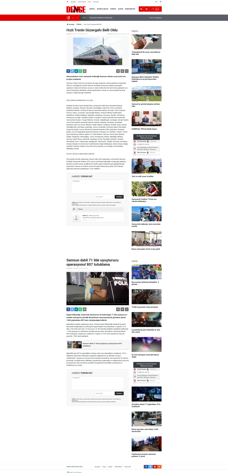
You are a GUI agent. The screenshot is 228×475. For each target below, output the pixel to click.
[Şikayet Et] (121, 220)
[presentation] (73, 18)
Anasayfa (71, 24)
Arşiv (89, 1)
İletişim (110, 467)
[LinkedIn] (76, 71)
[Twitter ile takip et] (150, 467)
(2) (91, 220)
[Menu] (141, 9)
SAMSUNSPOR (130, 9)
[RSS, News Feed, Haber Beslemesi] (159, 467)
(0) (95, 220)
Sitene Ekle (96, 1)
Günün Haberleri (82, 1)
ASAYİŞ (120, 9)
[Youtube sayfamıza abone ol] (155, 467)
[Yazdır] (84, 71)
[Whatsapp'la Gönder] (80, 71)
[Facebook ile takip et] (146, 467)
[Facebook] (68, 71)
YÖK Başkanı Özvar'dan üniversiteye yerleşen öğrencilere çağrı (108, 18)
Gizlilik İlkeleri (118, 467)
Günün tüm (155, 18)
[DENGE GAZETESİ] (76, 9)
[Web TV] (156, 2)
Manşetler (73, 1)
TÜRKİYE (113, 9)
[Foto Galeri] (161, 2)
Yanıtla (85, 220)
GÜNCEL (92, 9)
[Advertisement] (97, 243)
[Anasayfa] (67, 1)
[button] (118, 71)
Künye (104, 467)
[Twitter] (72, 71)
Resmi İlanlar (102, 9)
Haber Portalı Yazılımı (75, 472)
